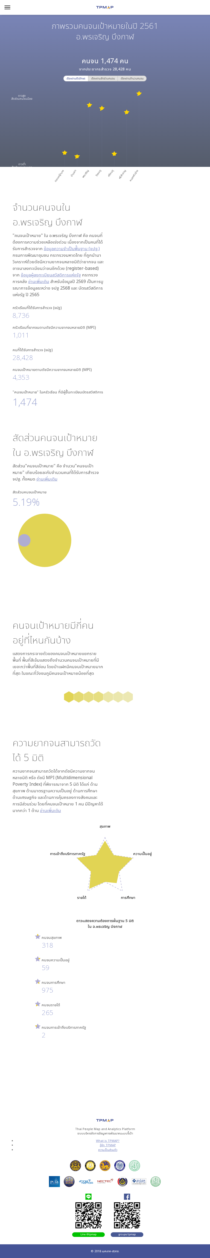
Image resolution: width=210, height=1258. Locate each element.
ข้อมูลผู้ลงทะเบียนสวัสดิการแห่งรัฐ (51, 275)
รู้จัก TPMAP (108, 1145)
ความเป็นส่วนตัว (107, 1150)
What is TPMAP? (107, 1141)
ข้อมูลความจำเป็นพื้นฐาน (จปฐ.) (72, 248)
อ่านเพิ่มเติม (38, 281)
